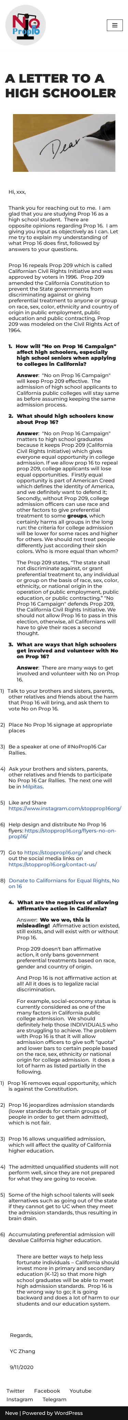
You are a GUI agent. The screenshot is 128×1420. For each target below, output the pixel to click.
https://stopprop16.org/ (53, 852)
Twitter (15, 1391)
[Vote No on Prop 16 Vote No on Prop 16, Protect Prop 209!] (25, 25)
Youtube (80, 1391)
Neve (11, 1413)
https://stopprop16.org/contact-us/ (53, 864)
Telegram (55, 1399)
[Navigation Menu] (115, 25)
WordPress (68, 1413)
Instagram (19, 1399)
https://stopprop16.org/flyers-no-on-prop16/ (62, 833)
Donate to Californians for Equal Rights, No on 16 (64, 883)
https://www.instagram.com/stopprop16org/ (65, 808)
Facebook (47, 1391)
